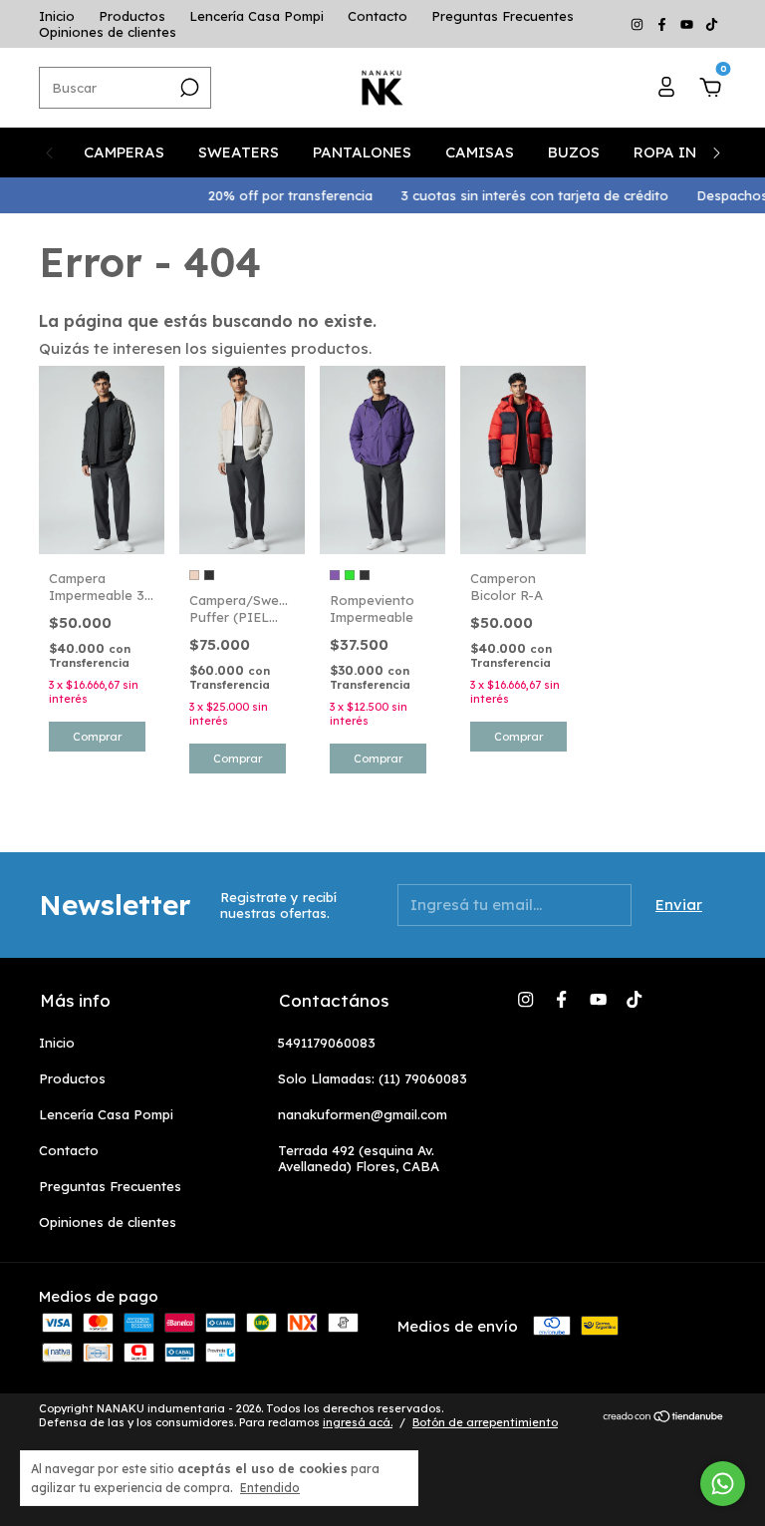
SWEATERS (238, 152)
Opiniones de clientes (107, 32)
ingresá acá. (357, 1422)
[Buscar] (187, 88)
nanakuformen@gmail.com (362, 1114)
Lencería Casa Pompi (256, 16)
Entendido (270, 1487)
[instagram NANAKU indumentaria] (639, 24)
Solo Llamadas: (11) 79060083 (372, 1078)
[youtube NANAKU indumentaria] (688, 24)
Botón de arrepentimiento (485, 1422)
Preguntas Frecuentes (502, 16)
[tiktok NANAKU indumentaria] (711, 24)
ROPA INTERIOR (694, 152)
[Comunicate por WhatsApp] (722, 1483)
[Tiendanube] (664, 1417)
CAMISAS (479, 152)
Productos (132, 16)
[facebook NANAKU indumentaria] (663, 24)
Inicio (57, 16)
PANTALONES (362, 152)
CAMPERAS (124, 152)
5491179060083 (327, 1043)
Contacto (377, 16)
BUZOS (574, 152)
